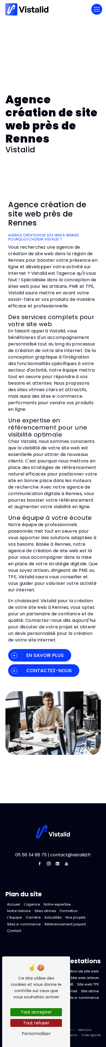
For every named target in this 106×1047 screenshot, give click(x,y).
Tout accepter (36, 1012)
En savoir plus (45, 655)
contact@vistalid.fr (70, 855)
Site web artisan (85, 977)
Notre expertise (57, 904)
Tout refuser (36, 1023)
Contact (14, 930)
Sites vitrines (45, 911)
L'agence (32, 904)
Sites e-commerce (24, 924)
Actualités (53, 917)
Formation (69, 911)
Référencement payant (65, 924)
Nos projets (76, 917)
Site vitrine (90, 991)
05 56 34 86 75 (31, 855)
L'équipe (14, 917)
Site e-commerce (83, 997)
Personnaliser (36, 1033)
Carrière (33, 917)
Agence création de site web (73, 971)
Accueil (13, 904)
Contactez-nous (49, 670)
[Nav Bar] (96, 9)
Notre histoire (19, 911)
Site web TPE (88, 984)
